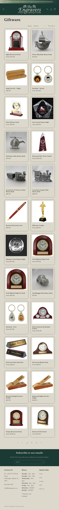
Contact (41, 481)
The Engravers (12, 506)
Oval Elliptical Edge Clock (40, 259)
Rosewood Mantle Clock (40, 362)
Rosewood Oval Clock (39, 431)
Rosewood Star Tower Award (42, 156)
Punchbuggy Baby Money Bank (42, 293)
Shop (40, 477)
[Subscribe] (43, 462)
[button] (3, 9)
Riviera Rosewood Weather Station (41, 327)
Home (41, 474)
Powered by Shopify (19, 506)
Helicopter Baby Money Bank (15, 156)
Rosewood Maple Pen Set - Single (41, 397)
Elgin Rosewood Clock (13, 54)
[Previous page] (18, 443)
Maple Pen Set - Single (13, 88)
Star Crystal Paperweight (40, 122)
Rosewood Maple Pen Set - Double (14, 397)
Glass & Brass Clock (12, 122)
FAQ (40, 485)
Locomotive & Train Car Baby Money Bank (15, 190)
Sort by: (30, 26)
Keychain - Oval (11, 327)
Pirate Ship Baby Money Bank (42, 54)
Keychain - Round (38, 88)
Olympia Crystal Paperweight (15, 259)
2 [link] (27, 443)
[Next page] (41, 443)
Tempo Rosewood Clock (14, 431)
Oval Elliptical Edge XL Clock (15, 293)
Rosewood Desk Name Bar (15, 362)
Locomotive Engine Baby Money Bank (40, 190)
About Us (41, 489)
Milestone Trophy (38, 225)
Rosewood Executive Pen (14, 225)
